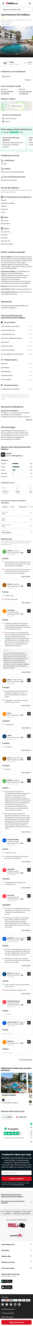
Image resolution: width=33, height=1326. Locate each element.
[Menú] (3, 3)
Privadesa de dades (7, 1313)
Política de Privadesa (18, 1184)
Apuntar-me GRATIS (16, 1179)
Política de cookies (7, 1317)
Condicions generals (8, 1309)
